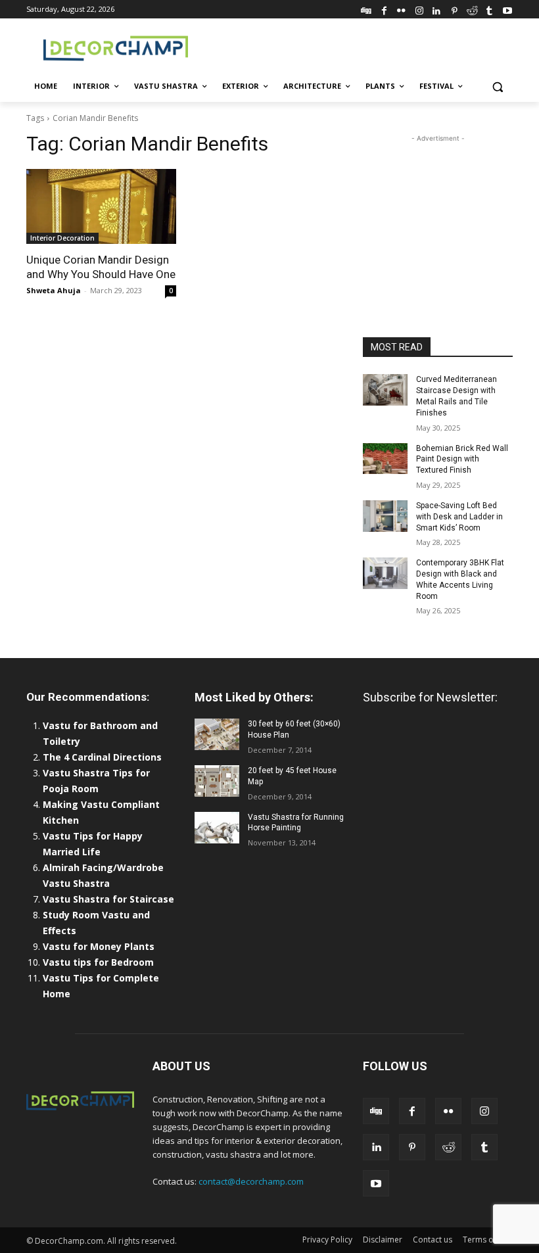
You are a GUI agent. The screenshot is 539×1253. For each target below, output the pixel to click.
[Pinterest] (454, 8)
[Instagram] (419, 8)
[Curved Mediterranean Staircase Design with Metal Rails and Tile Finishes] (385, 390)
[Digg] (366, 8)
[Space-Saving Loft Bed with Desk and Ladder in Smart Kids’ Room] (385, 516)
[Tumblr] (489, 8)
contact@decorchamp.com (251, 1181)
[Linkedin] (436, 8)
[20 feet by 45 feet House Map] (217, 781)
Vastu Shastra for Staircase (108, 899)
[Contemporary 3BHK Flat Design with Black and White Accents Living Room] (385, 573)
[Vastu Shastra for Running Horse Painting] (217, 827)
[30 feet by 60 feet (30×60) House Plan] (217, 734)
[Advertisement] (359, 46)
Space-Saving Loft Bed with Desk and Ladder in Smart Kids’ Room (459, 516)
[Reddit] (472, 8)
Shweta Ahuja (53, 290)
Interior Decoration (62, 238)
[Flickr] (401, 8)
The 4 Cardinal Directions (102, 757)
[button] (497, 86)
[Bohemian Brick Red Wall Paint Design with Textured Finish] (385, 459)
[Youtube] (507, 8)
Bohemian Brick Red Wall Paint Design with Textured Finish (462, 459)
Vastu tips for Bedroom (98, 962)
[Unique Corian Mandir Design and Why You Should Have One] (101, 206)
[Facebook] (384, 8)
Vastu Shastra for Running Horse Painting (296, 823)
